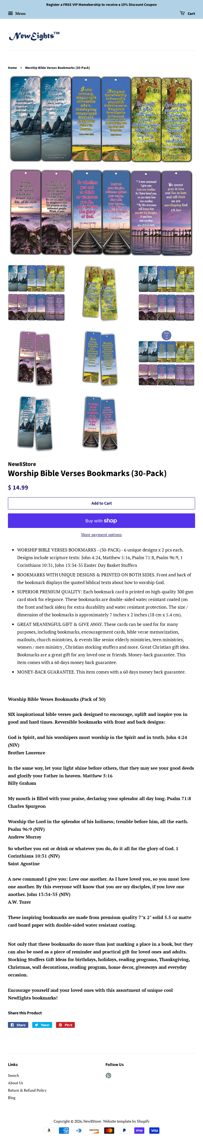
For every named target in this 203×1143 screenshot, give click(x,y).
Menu (20, 13)
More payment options (101, 534)
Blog (11, 1097)
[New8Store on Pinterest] (108, 1076)
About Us (15, 1082)
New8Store (92, 1121)
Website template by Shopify (126, 1121)
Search (13, 1075)
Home (12, 67)
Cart (191, 13)
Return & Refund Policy (27, 1090)
